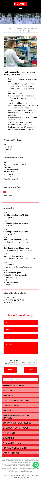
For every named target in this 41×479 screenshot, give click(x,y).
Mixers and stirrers (12, 443)
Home (10, 29)
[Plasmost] (20, 4)
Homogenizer (9, 433)
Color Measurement (12, 405)
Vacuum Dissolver (11, 453)
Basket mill (8, 390)
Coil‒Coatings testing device (16, 400)
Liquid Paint (8, 438)
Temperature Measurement (15, 448)
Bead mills (8, 395)
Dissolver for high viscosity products (16, 416)
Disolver (7, 410)
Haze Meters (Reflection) (26, 30)
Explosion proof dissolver (15, 428)
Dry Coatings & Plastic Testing (17, 423)
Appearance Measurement (23, 29)
